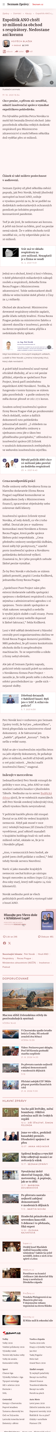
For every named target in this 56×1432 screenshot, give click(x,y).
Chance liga (7, 1373)
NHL (4, 1393)
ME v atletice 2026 (11, 1385)
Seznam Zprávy (38, 1164)
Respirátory (8, 958)
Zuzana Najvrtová (30, 1231)
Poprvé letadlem (10, 1407)
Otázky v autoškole (38, 1419)
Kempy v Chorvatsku (12, 1403)
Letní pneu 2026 (37, 1403)
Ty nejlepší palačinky (39, 1373)
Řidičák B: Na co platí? (40, 1415)
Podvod (6, 967)
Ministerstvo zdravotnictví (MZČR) (19, 962)
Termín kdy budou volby (13, 1355)
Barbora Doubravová (30, 1186)
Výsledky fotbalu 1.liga (12, 1377)
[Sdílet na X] (9, 943)
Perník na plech (37, 1393)
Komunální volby (10, 1363)
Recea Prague (24, 958)
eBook (10, 51)
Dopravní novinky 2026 (40, 1411)
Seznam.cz (37, 4)
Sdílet (21, 51)
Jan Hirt (33, 1351)
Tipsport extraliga (10, 1381)
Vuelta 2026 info (37, 1343)
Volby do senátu (9, 1359)
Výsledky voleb (9, 1351)
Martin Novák (36, 1209)
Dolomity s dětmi (10, 1423)
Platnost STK (35, 1423)
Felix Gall (34, 1359)
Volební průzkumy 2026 (13, 1347)
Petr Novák (29, 954)
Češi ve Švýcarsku (10, 1415)
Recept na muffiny (38, 1377)
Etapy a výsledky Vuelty (41, 1347)
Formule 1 (7, 1389)
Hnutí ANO (43, 954)
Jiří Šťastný (36, 1123)
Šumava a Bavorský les (12, 1411)
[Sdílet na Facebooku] (4, 943)
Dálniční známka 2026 (40, 1407)
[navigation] (3, 4)
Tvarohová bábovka (38, 1385)
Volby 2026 (7, 1343)
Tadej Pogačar (36, 1355)
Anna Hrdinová (38, 1146)
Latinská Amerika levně (13, 1419)
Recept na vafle (37, 1389)
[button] (28, 71)
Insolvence (44, 962)
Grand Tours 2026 (38, 1363)
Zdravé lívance (36, 1381)
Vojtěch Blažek (21, 41)
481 (31, 51)
